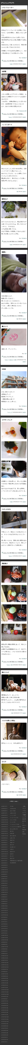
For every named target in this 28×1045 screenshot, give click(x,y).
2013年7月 (3, 1028)
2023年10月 (4, 824)
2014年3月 (3, 1010)
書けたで (5, 326)
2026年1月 (3, 806)
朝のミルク (5, 672)
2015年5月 (3, 978)
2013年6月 (3, 1030)
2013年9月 (3, 1023)
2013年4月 (3, 1035)
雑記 (11, 858)
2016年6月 (3, 949)
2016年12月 (3, 935)
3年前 (4, 369)
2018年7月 (3, 899)
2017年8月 (3, 919)
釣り (11, 856)
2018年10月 (3, 892)
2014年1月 (3, 1014)
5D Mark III (24, 57)
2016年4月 (3, 953)
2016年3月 (3, 955)
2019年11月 (3, 869)
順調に (4, 252)
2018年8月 (3, 896)
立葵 (11, 849)
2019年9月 (3, 874)
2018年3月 (3, 906)
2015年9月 (3, 969)
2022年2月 (3, 849)
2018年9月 (3, 894)
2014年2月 (3, 1012)
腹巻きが (5, 199)
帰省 (11, 840)
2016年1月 (3, 960)
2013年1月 (3, 1041)
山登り (11, 838)
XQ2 (26, 353)
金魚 (11, 64)
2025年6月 (3, 810)
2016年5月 (3, 951)
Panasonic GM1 (23, 110)
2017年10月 (3, 915)
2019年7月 (3, 878)
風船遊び (5, 563)
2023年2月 (3, 831)
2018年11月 (3, 890)
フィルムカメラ (13, 824)
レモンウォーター (8, 7)
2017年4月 (3, 926)
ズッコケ (12, 822)
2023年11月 (3, 822)
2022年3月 (3, 847)
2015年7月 (3, 973)
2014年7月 (3, 1001)
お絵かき (11, 359)
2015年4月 (3, 980)
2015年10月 (3, 967)
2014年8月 (3, 998)
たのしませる (6, 509)
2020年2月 (3, 867)
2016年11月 (3, 937)
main (16, 801)
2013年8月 (3, 1026)
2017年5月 (3, 924)
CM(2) (24, 664)
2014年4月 (3, 1007)
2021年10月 (3, 853)
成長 (15, 359)
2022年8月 (3, 838)
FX (10, 806)
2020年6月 (3, 865)
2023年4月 (3, 826)
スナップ (10, 412)
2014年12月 (3, 989)
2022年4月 (3, 844)
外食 (11, 833)
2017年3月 (3, 928)
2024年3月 (3, 815)
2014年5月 (3, 1005)
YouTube (12, 808)
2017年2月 (3, 930)
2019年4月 (3, 881)
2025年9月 (3, 808)
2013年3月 (3, 1037)
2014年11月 (3, 992)
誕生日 (11, 851)
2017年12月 (3, 910)
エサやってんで (7, 420)
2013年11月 (3, 1019)
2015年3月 (3, 983)
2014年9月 (3, 996)
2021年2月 (3, 858)
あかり (10, 117)
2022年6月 (3, 842)
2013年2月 (3, 1039)
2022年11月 (3, 835)
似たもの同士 (13, 829)
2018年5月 (3, 903)
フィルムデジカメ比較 (14, 826)
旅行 (11, 844)
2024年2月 (3, 817)
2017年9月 (3, 917)
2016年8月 (3, 944)
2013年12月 (3, 1016)
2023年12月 (4, 819)
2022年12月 (3, 833)
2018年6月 (3, 901)
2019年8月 (3, 876)
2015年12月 (3, 962)
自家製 (4, 71)
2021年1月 (3, 860)
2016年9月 (3, 942)
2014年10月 (4, 994)
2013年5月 (3, 1032)
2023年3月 (3, 829)
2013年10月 (4, 1021)
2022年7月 (3, 840)
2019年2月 (3, 885)
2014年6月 (3, 1003)
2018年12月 (3, 887)
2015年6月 (3, 976)
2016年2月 (3, 958)
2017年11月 (3, 912)
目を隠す (12, 847)
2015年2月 (3, 985)
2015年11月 (3, 964)
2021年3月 (3, 856)
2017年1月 (3, 933)
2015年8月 (3, 971)
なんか (4, 761)
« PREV (12, 801)
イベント (12, 815)
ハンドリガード (7, 125)
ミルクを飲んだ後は (8, 720)
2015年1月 (3, 987)
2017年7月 (3, 921)
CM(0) (24, 64)
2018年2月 (3, 908)
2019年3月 (3, 883)
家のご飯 (12, 835)
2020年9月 (3, 863)
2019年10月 (3, 872)
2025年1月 (3, 813)
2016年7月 (3, 946)
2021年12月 (3, 851)
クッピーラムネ (13, 817)
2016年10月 (3, 939)
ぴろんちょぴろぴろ (7, 3)
